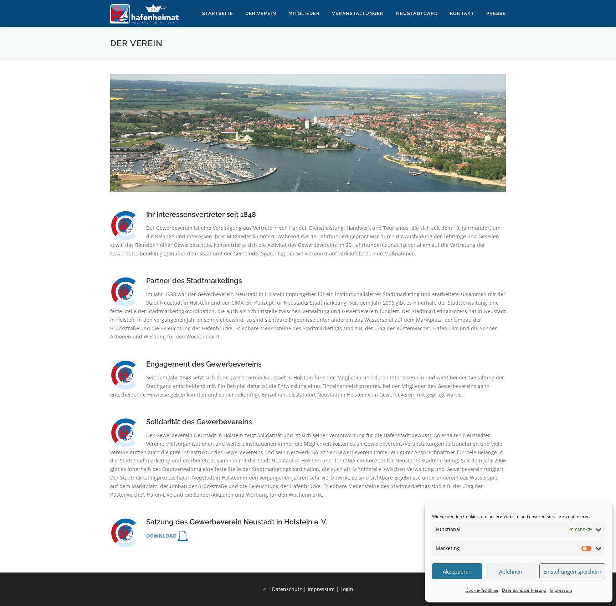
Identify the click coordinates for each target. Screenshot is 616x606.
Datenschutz (287, 589)
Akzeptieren (457, 571)
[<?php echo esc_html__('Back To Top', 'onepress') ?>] (264, 589)
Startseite (217, 13)
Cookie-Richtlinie (482, 590)
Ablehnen (510, 571)
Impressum (561, 590)
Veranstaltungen (358, 13)
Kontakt (462, 13)
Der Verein (260, 13)
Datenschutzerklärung (524, 590)
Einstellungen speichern (572, 571)
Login (346, 589)
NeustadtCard (417, 13)
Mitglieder (304, 13)
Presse (496, 13)
